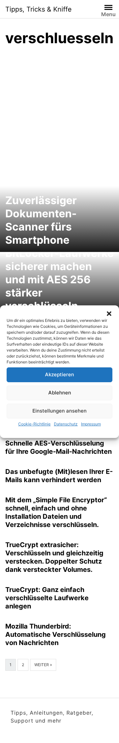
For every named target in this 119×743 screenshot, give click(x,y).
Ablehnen (59, 392)
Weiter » (43, 664)
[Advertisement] (59, 115)
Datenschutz (66, 423)
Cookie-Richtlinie (34, 423)
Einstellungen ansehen (59, 411)
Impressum (91, 423)
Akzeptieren (59, 374)
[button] (109, 313)
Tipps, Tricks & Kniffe (38, 9)
